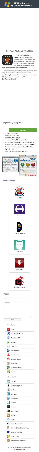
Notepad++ (14, 342)
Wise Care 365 (15, 338)
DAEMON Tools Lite (17, 334)
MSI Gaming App (19, 287)
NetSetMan (14, 398)
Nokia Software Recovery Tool (20, 428)
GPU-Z (19, 215)
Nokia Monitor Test (16, 424)
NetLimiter (14, 394)
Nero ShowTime (15, 355)
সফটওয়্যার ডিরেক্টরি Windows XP (19, 440)
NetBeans (14, 390)
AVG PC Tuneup (20, 233)
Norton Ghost (15, 436)
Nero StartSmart (16, 359)
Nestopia (13, 381)
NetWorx (13, 402)
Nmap (12, 419)
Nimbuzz (13, 415)
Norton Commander (16, 432)
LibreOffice (14, 346)
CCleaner (19, 197)
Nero (12, 329)
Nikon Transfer (15, 411)
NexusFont (14, 407)
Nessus (13, 372)
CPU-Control (19, 251)
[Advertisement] (19, 28)
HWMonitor (19, 269)
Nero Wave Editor (16, 367)
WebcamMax (15, 350)
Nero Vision (14, 363)
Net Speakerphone (16, 386)
